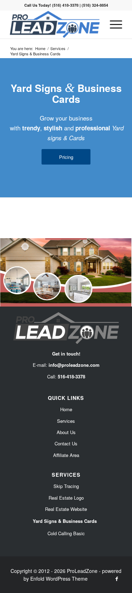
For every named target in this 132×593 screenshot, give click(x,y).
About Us (66, 432)
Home (66, 409)
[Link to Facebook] (117, 578)
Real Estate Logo (66, 497)
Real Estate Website (66, 509)
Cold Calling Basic (66, 533)
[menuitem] (112, 24)
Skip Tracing (66, 486)
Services (66, 421)
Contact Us (66, 443)
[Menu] (112, 24)
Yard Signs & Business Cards (65, 521)
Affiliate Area (66, 455)
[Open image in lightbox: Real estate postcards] (124, 303)
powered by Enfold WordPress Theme (73, 574)
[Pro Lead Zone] (55, 24)
